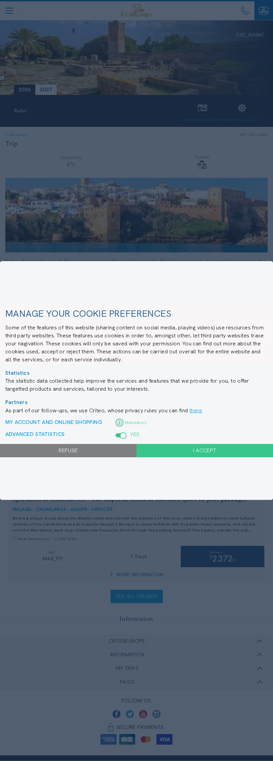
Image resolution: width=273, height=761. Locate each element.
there (195, 410)
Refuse (68, 450)
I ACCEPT (204, 450)
